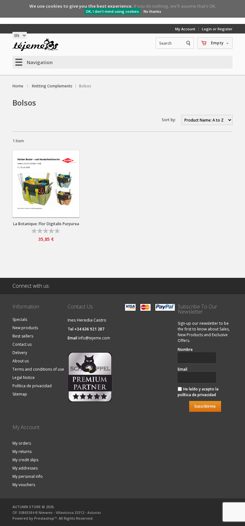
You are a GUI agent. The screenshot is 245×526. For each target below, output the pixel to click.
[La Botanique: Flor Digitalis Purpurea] (46, 184)
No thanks (152, 11)
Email (182, 369)
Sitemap (19, 394)
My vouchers (23, 484)
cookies (54, 6)
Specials (19, 319)
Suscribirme (205, 406)
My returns (22, 451)
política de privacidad (197, 394)
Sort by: (169, 119)
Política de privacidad (32, 386)
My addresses (25, 468)
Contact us (22, 344)
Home (17, 86)
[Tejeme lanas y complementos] (37, 44)
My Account (185, 29)
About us (20, 361)
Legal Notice (23, 377)
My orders (21, 443)
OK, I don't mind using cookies (112, 11)
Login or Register (217, 29)
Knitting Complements (52, 86)
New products (25, 327)
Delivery (19, 352)
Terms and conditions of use (38, 369)
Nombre (185, 349)
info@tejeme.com (94, 338)
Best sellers (22, 336)
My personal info (27, 476)
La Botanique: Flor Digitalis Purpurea (46, 223)
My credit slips (25, 460)
